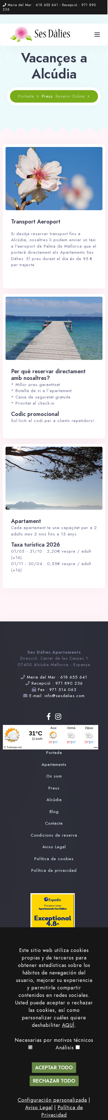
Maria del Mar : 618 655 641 (57, 677)
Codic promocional (35, 414)
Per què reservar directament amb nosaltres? (48, 374)
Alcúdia (54, 800)
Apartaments (54, 764)
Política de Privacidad (62, 1111)
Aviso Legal (54, 847)
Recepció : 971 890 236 (57, 683)
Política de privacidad (54, 870)
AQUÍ (68, 1025)
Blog (54, 812)
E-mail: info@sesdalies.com (57, 696)
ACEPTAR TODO (54, 1067)
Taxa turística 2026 (35, 545)
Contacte (54, 823)
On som (54, 776)
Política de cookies (54, 859)
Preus (54, 788)
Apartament (26, 521)
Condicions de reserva (54, 835)
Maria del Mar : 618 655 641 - (35, 4)
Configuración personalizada (52, 1100)
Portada (26, 96)
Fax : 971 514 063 (57, 690)
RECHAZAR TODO (54, 1081)
